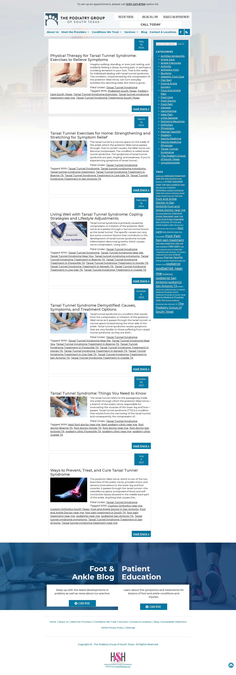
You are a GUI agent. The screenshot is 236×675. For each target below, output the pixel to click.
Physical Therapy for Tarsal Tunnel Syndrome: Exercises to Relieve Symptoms (93, 57)
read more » (141, 109)
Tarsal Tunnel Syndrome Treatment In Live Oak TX (97, 175)
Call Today (151, 24)
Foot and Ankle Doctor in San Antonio (115, 509)
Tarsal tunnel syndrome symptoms (123, 168)
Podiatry (166, 135)
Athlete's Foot (170, 69)
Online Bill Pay (150, 17)
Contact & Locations (163, 32)
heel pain (174, 246)
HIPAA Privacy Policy (112, 627)
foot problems (162, 247)
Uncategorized (170, 162)
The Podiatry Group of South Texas (170, 307)
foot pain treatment (170, 240)
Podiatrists (167, 274)
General (166, 107)
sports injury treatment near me (167, 289)
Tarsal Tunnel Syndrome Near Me (122, 252)
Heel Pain (167, 114)
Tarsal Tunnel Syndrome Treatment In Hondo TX (117, 263)
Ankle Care (168, 59)
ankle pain (160, 176)
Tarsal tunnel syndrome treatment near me (90, 522)
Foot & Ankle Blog (93, 572)
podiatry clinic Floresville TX (83, 431)
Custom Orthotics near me (125, 505)
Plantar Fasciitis (171, 131)
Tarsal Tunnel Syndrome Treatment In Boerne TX (87, 344)
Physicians (167, 128)
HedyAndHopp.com (123, 667)
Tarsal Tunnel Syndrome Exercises (95, 94)
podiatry (181, 286)
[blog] (187, 32)
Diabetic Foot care (167, 196)
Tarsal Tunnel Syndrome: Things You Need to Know (98, 393)
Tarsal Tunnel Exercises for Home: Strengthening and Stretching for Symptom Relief (100, 135)
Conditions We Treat (105, 32)
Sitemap (130, 627)
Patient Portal (126, 17)
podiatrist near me (88, 516)
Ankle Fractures (171, 62)
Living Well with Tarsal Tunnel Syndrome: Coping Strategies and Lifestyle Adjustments (96, 216)
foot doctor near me (115, 427)
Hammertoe (169, 111)
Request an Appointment (176, 17)
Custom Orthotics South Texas (69, 509)
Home (53, 622)
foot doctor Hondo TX (87, 427)
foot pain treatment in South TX (105, 512)
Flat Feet (178, 196)
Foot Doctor (168, 100)
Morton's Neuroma (173, 121)
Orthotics (167, 124)
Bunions (166, 73)
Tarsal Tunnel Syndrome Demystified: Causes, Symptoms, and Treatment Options (93, 307)
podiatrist (173, 264)
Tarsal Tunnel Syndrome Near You (71, 256)
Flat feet (166, 80)
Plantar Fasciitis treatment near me (170, 261)
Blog (144, 32)
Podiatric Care (161, 264)
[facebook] (181, 32)
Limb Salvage (169, 117)
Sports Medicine (171, 138)
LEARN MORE (83, 603)
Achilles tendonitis (173, 56)
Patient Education (141, 572)
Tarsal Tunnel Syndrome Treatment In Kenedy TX (81, 266)
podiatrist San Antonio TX (117, 516)
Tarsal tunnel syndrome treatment (72, 172)
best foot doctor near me (84, 424)
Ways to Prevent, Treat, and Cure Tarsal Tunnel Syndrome (94, 472)
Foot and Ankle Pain (163, 213)
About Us (53, 32)
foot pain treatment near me (169, 243)
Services (130, 32)
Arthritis (166, 66)
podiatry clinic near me (116, 431)
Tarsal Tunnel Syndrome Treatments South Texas (108, 97)
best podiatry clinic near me (119, 424)
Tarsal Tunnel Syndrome (121, 87)
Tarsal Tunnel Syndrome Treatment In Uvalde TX (115, 269)
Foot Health (160, 236)
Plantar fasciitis (173, 257)
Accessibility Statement (174, 622)
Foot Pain (167, 104)
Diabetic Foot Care (172, 76)
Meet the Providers (73, 32)
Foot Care (167, 97)
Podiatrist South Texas (122, 90)
